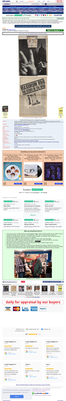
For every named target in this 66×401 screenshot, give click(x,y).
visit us (20, 11)
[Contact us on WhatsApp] (47, 15)
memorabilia (57, 10)
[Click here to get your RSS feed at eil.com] (50, 15)
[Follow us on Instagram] (41, 15)
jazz (26, 10)
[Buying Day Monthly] (33, 303)
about (48, 1)
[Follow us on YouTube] (45, 15)
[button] (55, 308)
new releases (8, 7)
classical (30, 10)
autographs (50, 10)
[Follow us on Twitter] (39, 15)
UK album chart (32, 7)
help (44, 1)
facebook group (54, 11)
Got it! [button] (17, 396)
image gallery (35, 388)
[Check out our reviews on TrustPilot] (38, 241)
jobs (60, 11)
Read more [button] (49, 353)
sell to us (6, 11)
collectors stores (34, 11)
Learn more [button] (24, 392)
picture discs (42, 10)
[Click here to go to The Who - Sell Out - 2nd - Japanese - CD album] (37, 291)
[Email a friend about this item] (9, 282)
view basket (21, 1)
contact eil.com (34, 391)
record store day (56, 7)
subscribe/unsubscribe (42, 391)
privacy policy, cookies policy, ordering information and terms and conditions (37, 395)
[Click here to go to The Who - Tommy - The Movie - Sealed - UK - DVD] (60, 291)
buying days (14, 11)
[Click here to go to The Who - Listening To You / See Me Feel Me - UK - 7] (44, 291)
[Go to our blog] (58, 15)
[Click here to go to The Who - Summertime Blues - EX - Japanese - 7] (21, 291)
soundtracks (21, 10)
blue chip (48, 390)
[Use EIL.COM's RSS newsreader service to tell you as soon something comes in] (45, 393)
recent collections (42, 390)
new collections (44, 11)
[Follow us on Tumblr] (43, 15)
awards (35, 10)
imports (7, 10)
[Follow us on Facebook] (37, 15)
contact (39, 1)
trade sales (26, 11)
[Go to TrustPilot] (18, 16)
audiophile (13, 10)
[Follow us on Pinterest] (35, 15)
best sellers (44, 7)
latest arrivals (19, 7)
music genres (47, 388)
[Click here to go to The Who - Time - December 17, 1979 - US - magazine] (52, 291)
